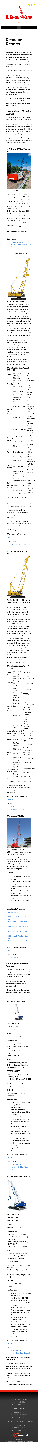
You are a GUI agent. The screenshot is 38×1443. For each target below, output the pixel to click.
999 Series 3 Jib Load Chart (17, 941)
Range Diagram (13, 912)
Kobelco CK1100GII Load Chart (21, 544)
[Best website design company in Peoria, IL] (19, 1435)
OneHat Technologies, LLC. (27, 1441)
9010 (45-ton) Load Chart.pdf (20, 1353)
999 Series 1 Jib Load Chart (17, 921)
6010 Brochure (16, 1164)
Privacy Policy (19, 1408)
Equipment (13, 34)
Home (7, 34)
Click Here (10, 235)
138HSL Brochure (17, 242)
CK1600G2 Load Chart (18, 809)
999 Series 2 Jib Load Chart (17, 931)
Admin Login (19, 1439)
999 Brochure (15, 957)
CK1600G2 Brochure (18, 807)
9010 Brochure (16, 1350)
